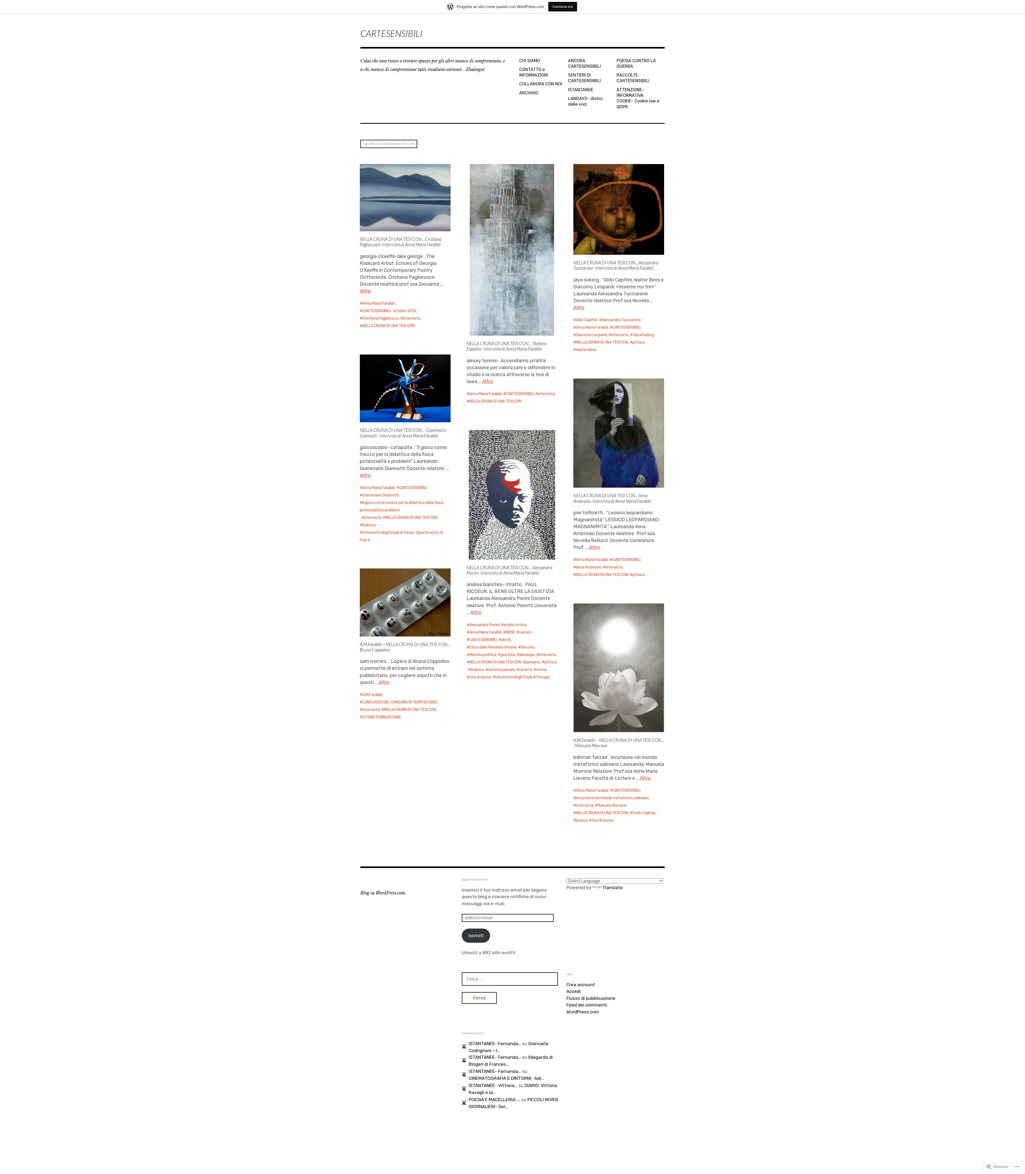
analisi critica (515, 625)
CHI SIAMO (529, 60)
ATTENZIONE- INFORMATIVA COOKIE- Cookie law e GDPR (638, 98)
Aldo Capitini (586, 320)
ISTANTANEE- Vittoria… (493, 1085)
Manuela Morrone (611, 805)
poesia (581, 820)
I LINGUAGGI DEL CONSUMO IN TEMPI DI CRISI (399, 702)
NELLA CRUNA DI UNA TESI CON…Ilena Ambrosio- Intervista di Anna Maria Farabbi (612, 498)
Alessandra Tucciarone (621, 320)
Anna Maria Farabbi (378, 303)
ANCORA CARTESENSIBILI (584, 63)
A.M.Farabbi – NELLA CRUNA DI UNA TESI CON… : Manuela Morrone (618, 742)
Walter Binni (586, 350)
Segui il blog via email (474, 879)
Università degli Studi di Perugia (522, 677)
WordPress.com (582, 1011)
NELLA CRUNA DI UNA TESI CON (388, 326)
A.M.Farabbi (372, 695)
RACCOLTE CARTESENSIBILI (633, 78)
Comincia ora (563, 7)
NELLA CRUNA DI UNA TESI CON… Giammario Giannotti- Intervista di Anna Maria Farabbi (403, 432)
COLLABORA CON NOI (540, 83)
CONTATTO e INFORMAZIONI (533, 72)
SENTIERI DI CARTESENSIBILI (584, 78)
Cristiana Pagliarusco (380, 318)
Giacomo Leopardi (591, 335)
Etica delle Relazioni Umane (493, 647)
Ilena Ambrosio (588, 567)
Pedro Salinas (644, 813)
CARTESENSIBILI (391, 33)
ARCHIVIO (528, 92)
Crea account (580, 984)
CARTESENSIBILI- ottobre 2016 (389, 311)
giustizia (507, 654)
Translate (612, 887)
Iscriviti (476, 935)
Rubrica (369, 525)
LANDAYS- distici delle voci (585, 101)
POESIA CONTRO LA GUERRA (636, 63)
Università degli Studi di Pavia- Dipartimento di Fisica (401, 536)
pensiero (533, 662)
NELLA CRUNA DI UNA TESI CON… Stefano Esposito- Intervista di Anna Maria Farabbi (506, 346)
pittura (638, 342)
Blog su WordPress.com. (383, 893)
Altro (365, 291)
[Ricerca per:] (510, 978)
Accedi (573, 991)
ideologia (527, 654)
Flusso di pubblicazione (590, 998)
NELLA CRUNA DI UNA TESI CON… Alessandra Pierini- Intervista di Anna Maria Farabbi (509, 570)
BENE (510, 632)
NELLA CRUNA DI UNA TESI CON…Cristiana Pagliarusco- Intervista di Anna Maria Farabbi (400, 241)
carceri (525, 632)
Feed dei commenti (586, 1005)
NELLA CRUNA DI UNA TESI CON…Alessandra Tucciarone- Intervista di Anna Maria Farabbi (615, 265)
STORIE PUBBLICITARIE (381, 717)
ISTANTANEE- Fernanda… (495, 1043)
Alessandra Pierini (484, 625)
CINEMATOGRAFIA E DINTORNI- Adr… (506, 1078)
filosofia (527, 647)
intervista (411, 318)
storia (541, 669)
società (525, 669)
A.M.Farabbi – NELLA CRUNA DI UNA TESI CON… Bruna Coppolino (405, 647)
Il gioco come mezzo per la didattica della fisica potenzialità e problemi (401, 506)
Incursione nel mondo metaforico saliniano (612, 798)
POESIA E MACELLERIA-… (494, 1099)
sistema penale (501, 669)
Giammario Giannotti (380, 495)
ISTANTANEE (580, 89)
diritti (506, 640)
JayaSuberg (643, 335)
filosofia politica (482, 654)
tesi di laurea (480, 677)
